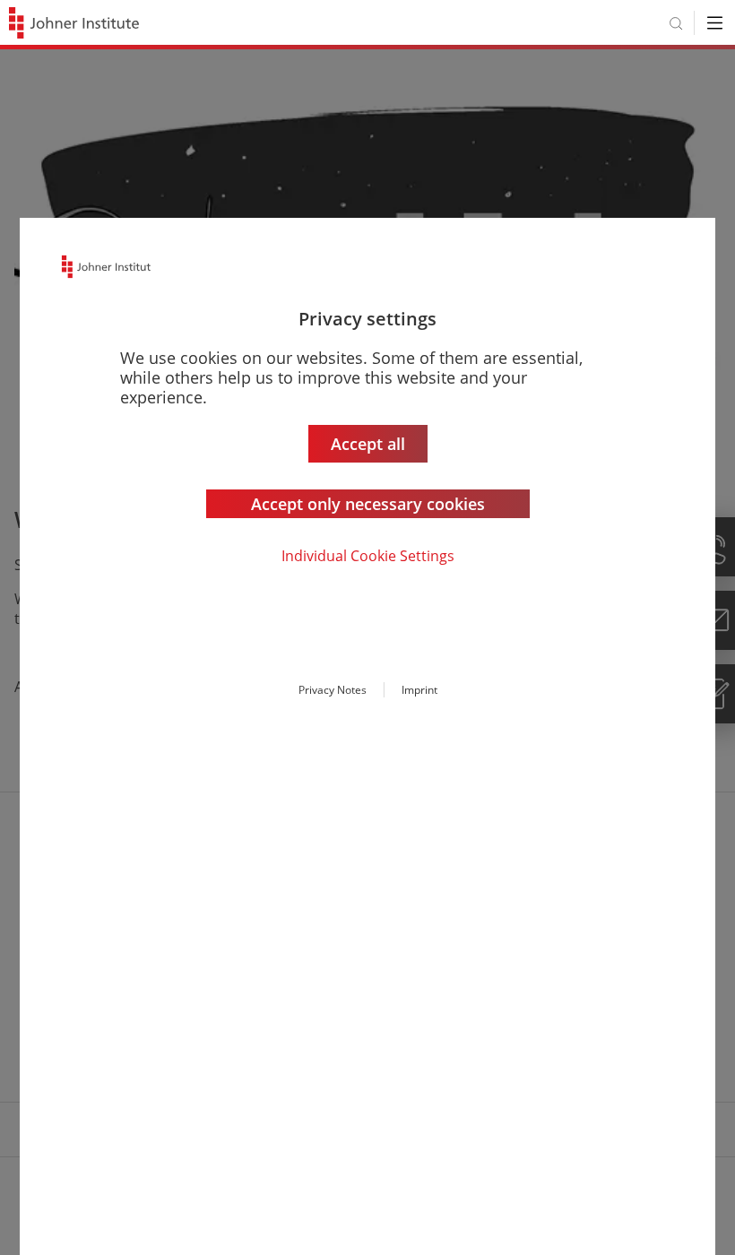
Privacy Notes (332, 689)
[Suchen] (676, 23)
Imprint (419, 689)
